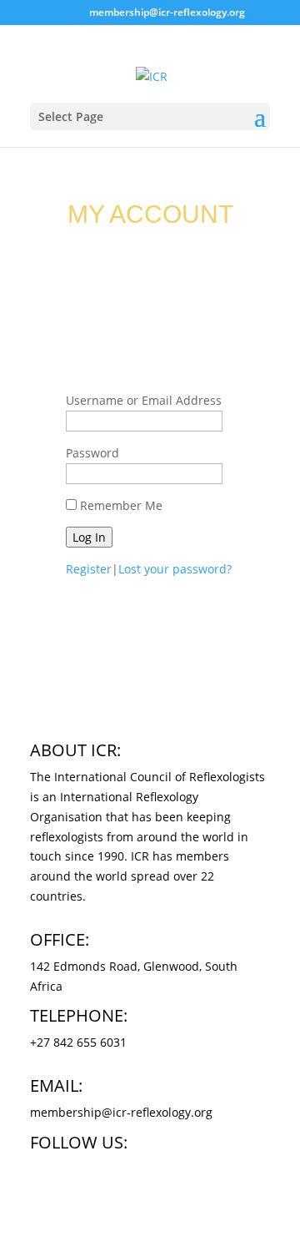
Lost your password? (175, 569)
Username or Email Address (144, 400)
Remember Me (121, 505)
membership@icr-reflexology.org (121, 1112)
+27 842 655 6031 (78, 1042)
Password (92, 453)
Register (89, 569)
